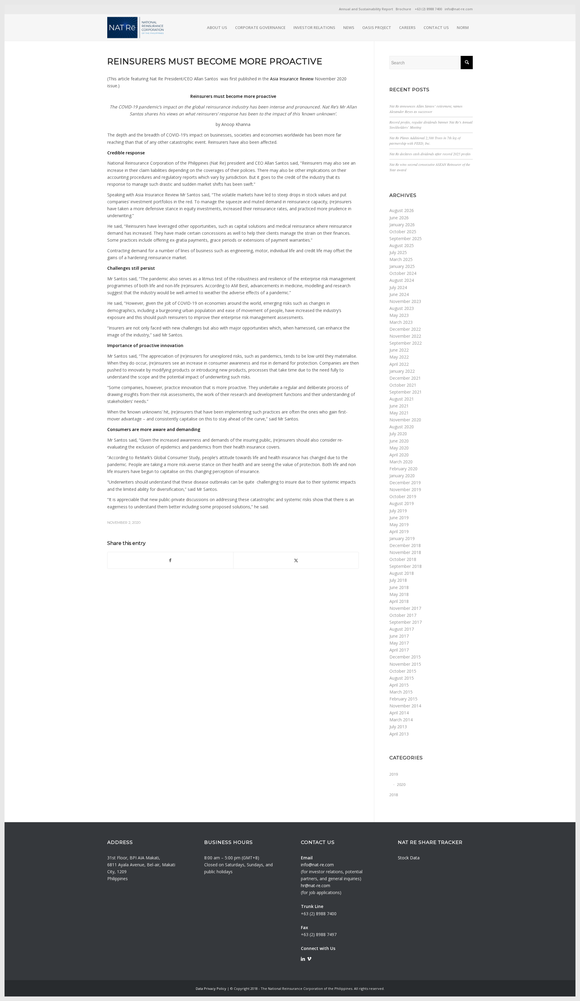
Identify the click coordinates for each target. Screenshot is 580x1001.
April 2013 (399, 734)
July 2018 (398, 580)
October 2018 (402, 559)
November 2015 (405, 664)
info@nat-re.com (459, 9)
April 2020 (399, 455)
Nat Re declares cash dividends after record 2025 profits (430, 153)
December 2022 (405, 329)
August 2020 (401, 427)
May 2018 (399, 594)
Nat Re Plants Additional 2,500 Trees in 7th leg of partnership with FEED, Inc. (424, 140)
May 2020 (399, 448)
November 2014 (405, 706)
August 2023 (401, 308)
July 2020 (398, 433)
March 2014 (401, 720)
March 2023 (401, 322)
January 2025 (402, 266)
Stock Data (409, 858)
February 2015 (403, 699)
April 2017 (399, 650)
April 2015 (399, 685)
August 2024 (401, 280)
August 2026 (401, 210)
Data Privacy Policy (211, 988)
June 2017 (399, 636)
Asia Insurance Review (292, 79)
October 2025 (402, 231)
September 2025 (405, 238)
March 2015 (401, 692)
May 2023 (399, 315)
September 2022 (405, 343)
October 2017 (402, 615)
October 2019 (402, 496)
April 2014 (399, 713)
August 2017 (401, 629)
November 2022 (405, 336)
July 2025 (398, 252)
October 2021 (402, 385)
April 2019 (399, 531)
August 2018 (401, 573)
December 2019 (405, 482)
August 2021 (401, 399)
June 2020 (399, 441)
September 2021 (405, 392)
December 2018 (405, 545)
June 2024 (399, 294)
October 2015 (402, 671)
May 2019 (399, 524)
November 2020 (405, 420)
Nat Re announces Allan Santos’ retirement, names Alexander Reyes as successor (425, 109)
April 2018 (399, 601)
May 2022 (399, 357)
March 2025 (401, 259)
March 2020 (401, 462)
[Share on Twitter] (296, 560)
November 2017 (405, 608)
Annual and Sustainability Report (366, 9)
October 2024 (402, 273)
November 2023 (405, 301)
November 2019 (405, 489)
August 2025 (401, 245)
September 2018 (405, 566)
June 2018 (399, 587)
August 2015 (401, 678)
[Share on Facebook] (170, 560)
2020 (401, 784)
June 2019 (399, 517)
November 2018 (405, 552)
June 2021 (399, 406)
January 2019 (402, 538)
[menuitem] (217, 27)
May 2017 (399, 643)
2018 (393, 794)
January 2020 (402, 475)
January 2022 (402, 371)
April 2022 (399, 364)
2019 (393, 774)
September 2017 (405, 622)
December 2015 (405, 657)
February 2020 (403, 469)
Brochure (403, 9)
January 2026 (402, 224)
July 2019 (398, 510)
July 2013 (398, 726)
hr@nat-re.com (315, 885)
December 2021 (405, 378)
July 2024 (398, 287)
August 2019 (401, 503)
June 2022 (399, 350)
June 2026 (399, 217)
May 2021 (399, 413)
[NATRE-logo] (136, 27)
